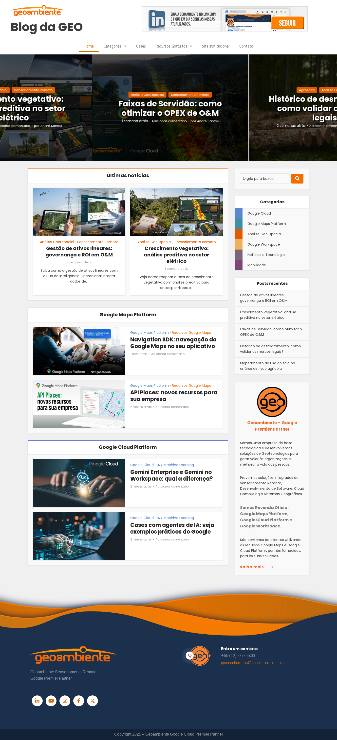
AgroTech (305, 90)
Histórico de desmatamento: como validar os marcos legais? (270, 349)
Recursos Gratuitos (171, 46)
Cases (141, 46)
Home (89, 46)
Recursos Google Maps (191, 332)
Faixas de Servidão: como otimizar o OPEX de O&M (168, 108)
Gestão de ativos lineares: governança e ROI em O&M (79, 251)
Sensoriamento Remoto (32, 90)
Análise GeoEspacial (145, 94)
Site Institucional (215, 46)
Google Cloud (142, 464)
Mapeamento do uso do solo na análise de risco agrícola (267, 366)
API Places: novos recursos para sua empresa (173, 396)
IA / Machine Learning (175, 464)
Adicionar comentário (167, 121)
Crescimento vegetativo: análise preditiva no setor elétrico (176, 255)
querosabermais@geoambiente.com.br (253, 662)
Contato (246, 46)
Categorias (112, 46)
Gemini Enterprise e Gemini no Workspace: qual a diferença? (171, 475)
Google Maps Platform (149, 332)
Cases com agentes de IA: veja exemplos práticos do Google (172, 528)
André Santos (49, 126)
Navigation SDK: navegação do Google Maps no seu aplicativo (173, 343)
